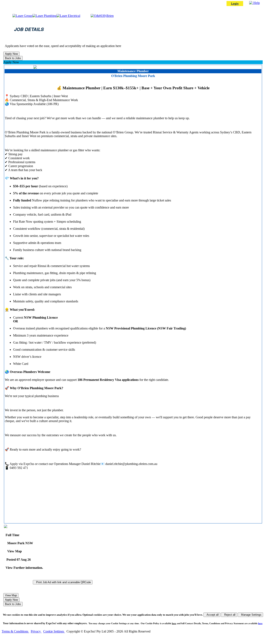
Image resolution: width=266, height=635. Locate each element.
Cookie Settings (54, 631)
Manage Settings (250, 614)
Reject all (229, 614)
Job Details (29, 29)
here (174, 623)
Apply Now (11, 62)
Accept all (212, 614)
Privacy (36, 631)
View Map (14, 551)
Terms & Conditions (15, 631)
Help (256, 3)
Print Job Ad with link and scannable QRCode (62, 582)
